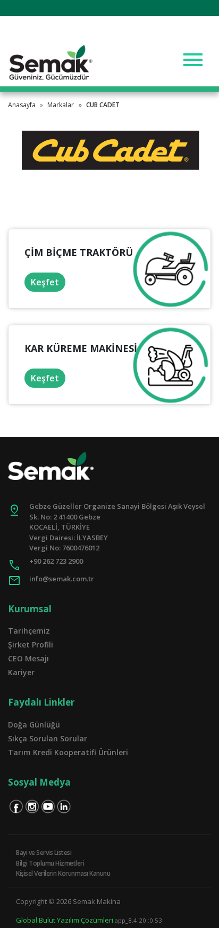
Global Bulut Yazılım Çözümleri (64, 920)
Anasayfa (22, 104)
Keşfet (45, 282)
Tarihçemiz (29, 631)
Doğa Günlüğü (34, 724)
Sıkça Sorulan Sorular (47, 738)
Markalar (60, 104)
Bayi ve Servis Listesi (43, 852)
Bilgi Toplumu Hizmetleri (50, 863)
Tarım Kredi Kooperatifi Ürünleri (68, 752)
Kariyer (21, 672)
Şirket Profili (30, 644)
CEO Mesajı (28, 658)
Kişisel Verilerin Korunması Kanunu (63, 873)
